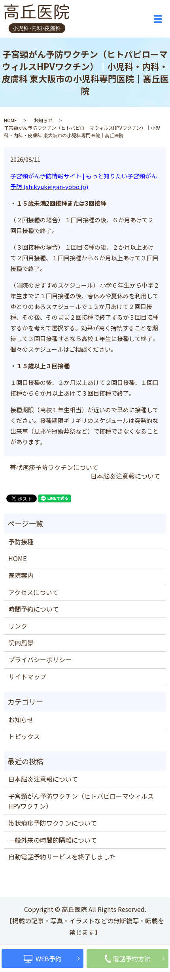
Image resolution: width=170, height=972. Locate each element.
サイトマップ (27, 676)
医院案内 (21, 575)
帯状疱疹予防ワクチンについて (54, 467)
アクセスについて (33, 592)
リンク (17, 626)
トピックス (24, 736)
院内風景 (21, 642)
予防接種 (21, 541)
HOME (10, 120)
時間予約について (33, 609)
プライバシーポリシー (40, 659)
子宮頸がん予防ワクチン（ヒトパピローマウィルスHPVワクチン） (81, 801)
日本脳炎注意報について (125, 476)
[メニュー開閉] (158, 19)
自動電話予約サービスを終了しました (62, 856)
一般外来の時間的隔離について (52, 840)
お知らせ (43, 120)
